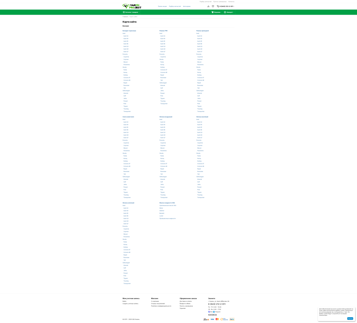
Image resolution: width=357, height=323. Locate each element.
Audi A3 (126, 36)
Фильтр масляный (202, 117)
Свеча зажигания (128, 117)
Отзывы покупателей (158, 303)
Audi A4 (126, 38)
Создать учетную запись (130, 303)
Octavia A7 (127, 77)
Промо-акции (162, 6)
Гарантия (182, 308)
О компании (155, 301)
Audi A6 (126, 44)
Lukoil (161, 216)
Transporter (127, 111)
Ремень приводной (202, 31)
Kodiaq (126, 75)
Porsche (125, 54)
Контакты (231, 1)
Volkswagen (126, 90)
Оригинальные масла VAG (167, 205)
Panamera (127, 64)
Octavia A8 (127, 80)
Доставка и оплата (186, 301)
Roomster (126, 85)
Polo (125, 103)
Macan (126, 62)
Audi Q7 (126, 51)
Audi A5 (126, 41)
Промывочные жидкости (167, 218)
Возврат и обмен (185, 303)
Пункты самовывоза (219, 1)
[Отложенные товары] (213, 6)
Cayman (126, 59)
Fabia (125, 70)
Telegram (217, 311)
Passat (126, 101)
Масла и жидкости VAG (167, 203)
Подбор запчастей (205, 1)
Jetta (125, 98)
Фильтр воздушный (165, 117)
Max (211, 311)
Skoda (125, 67)
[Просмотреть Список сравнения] (208, 6)
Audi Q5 (126, 49)
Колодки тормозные (129, 31)
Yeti (125, 88)
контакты (212, 314)
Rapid (125, 83)
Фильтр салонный (128, 203)
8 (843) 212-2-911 (217, 304)
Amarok (126, 93)
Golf (125, 96)
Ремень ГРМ (163, 31)
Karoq (125, 72)
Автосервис (187, 6)
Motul (161, 208)
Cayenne (126, 57)
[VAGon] (132, 6)
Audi (124, 33)
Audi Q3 (126, 46)
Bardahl (161, 213)
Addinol (161, 210)
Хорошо (350, 318)
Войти (124, 301)
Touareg (126, 109)
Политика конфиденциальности (161, 306)
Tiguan (126, 106)
